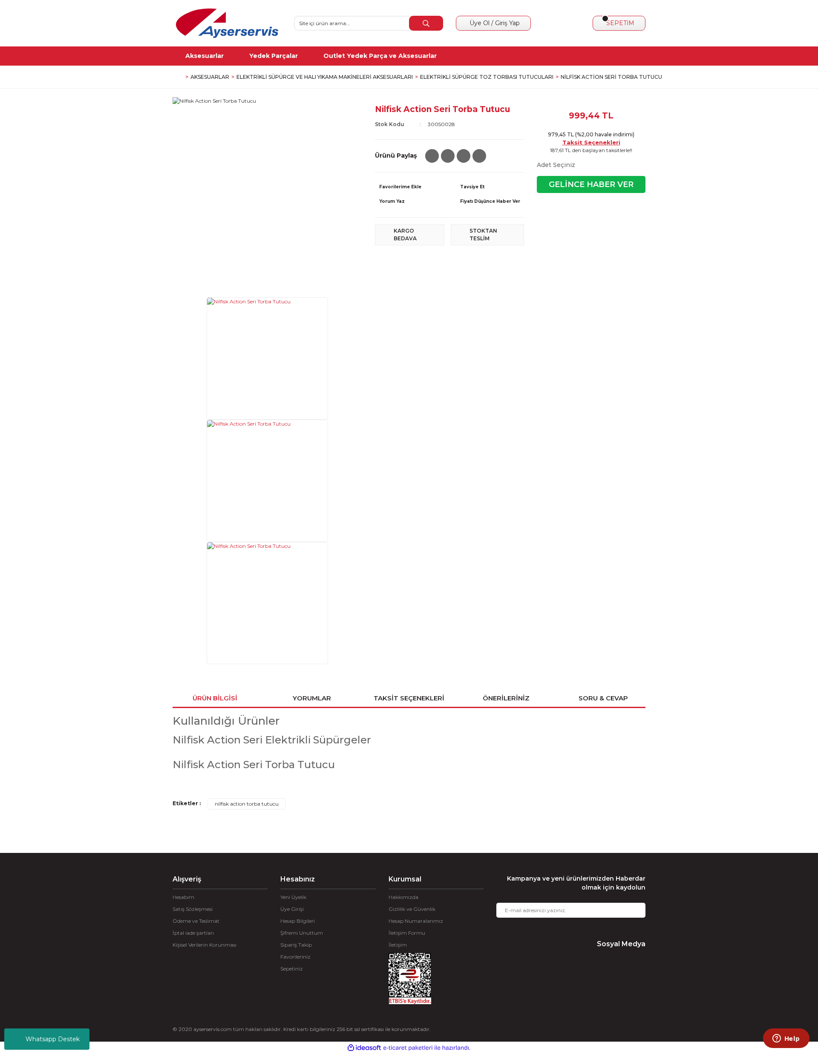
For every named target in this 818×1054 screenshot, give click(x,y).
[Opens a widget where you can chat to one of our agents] (786, 1039)
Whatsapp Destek (53, 1039)
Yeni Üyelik (293, 897)
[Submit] (632, 910)
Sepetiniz (291, 968)
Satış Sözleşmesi (193, 909)
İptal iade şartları (193, 933)
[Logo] (227, 23)
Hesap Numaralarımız (416, 921)
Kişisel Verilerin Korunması (204, 945)
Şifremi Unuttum (301, 933)
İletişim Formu (407, 933)
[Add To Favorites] (409, 187)
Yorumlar (312, 698)
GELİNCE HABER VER (591, 184)
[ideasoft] (364, 1048)
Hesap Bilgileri (297, 921)
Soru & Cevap (603, 698)
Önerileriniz (506, 698)
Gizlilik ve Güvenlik (412, 909)
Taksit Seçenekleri (591, 142)
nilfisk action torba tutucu (247, 804)
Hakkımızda (403, 897)
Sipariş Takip (296, 945)
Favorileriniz (295, 956)
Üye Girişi (292, 909)
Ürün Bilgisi (215, 698)
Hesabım (183, 897)
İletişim (398, 945)
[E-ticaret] (408, 1047)
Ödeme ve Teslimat (196, 921)
